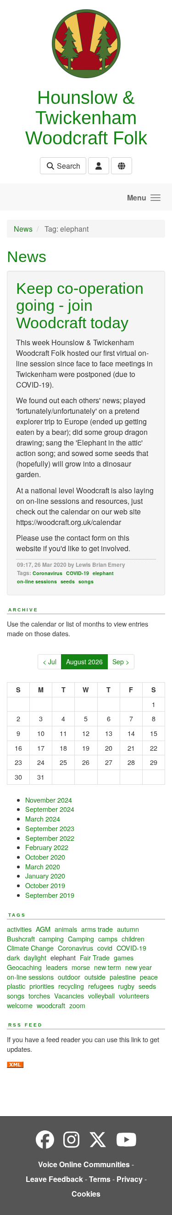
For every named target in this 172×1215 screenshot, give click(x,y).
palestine (123, 976)
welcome (20, 1005)
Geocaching (24, 967)
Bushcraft (21, 938)
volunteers (134, 995)
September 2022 (49, 838)
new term (107, 967)
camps (107, 938)
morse (81, 967)
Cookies (86, 1193)
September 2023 (49, 828)
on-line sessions (37, 581)
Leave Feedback (54, 1179)
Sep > (120, 661)
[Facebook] (45, 1139)
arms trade (97, 929)
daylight (35, 957)
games (123, 957)
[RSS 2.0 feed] (15, 1063)
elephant (103, 573)
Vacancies (69, 995)
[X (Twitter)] (98, 1139)
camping (51, 938)
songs (86, 581)
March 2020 (42, 866)
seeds (68, 581)
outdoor (69, 976)
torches (39, 995)
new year (138, 967)
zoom (77, 1005)
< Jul (49, 661)
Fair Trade (95, 957)
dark (13, 957)
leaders (56, 967)
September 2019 (49, 895)
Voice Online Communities (84, 1164)
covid (104, 948)
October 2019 (45, 885)
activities (19, 929)
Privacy (130, 1179)
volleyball (101, 995)
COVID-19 (77, 573)
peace (149, 976)
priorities (41, 986)
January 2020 (45, 875)
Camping (81, 938)
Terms (100, 1179)
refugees (101, 986)
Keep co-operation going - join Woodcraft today (80, 305)
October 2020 (45, 856)
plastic (16, 986)
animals (66, 929)
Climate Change (30, 948)
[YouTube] (126, 1139)
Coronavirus (47, 573)
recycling (71, 986)
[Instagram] (71, 1139)
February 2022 (46, 847)
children (133, 938)
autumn (128, 929)
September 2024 (49, 809)
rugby (126, 986)
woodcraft (51, 1005)
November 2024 (48, 799)
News (23, 228)
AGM (43, 929)
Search (67, 165)
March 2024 (42, 818)
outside (94, 976)
